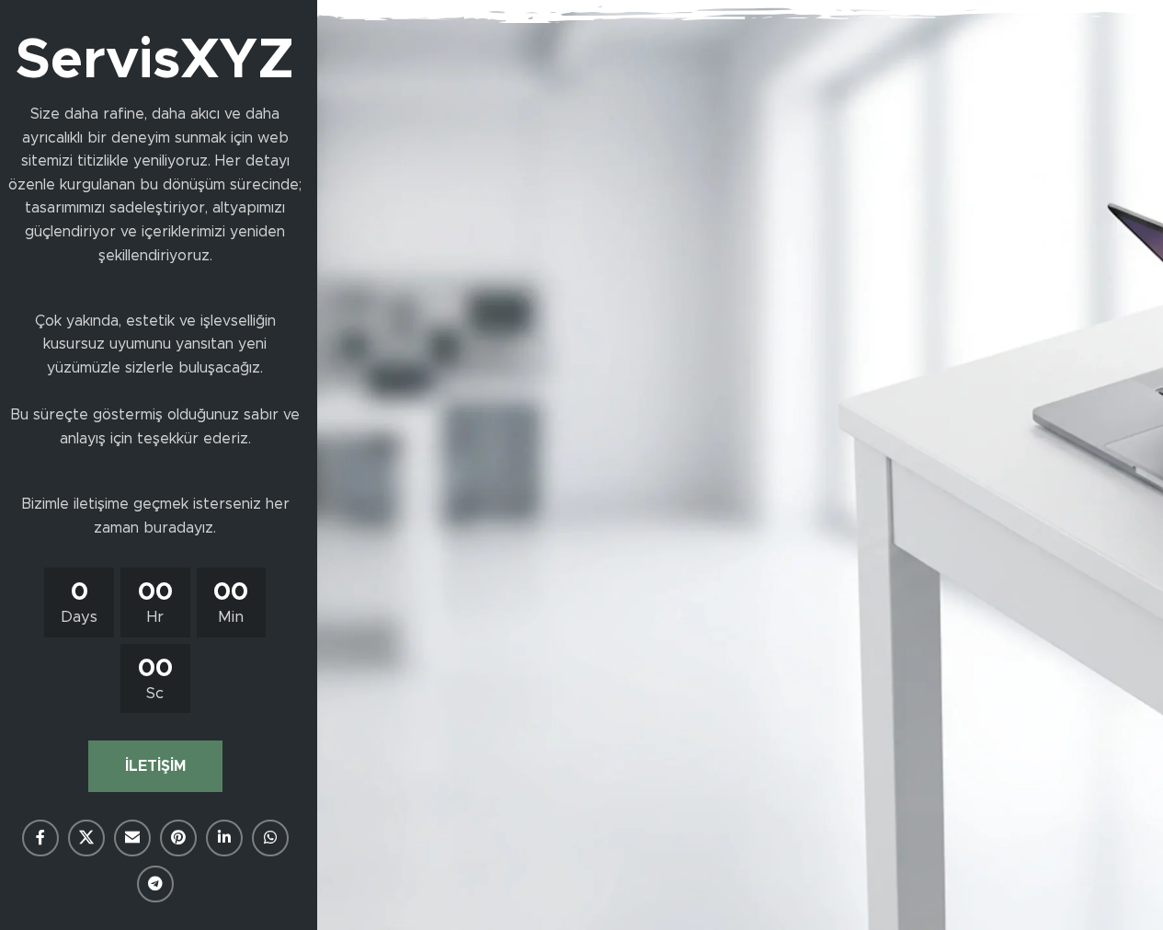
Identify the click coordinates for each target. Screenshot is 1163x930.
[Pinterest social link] (178, 838)
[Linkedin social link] (224, 838)
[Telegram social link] (155, 884)
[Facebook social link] (40, 838)
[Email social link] (132, 838)
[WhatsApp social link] (270, 838)
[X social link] (86, 838)
